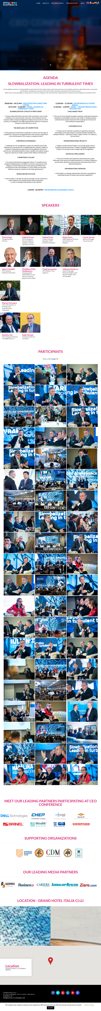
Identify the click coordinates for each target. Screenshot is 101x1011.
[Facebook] (53, 993)
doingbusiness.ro (8, 998)
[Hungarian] (95, 2)
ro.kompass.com (20, 998)
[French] (90, 2)
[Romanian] (98, 2)
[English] (88, 2)
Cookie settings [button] (89, 1005)
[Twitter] (58, 993)
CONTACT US (7, 996)
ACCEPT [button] (50, 1008)
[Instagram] (78, 993)
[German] (93, 2)
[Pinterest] (73, 993)
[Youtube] (63, 993)
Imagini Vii (54, 359)
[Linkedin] (68, 993)
